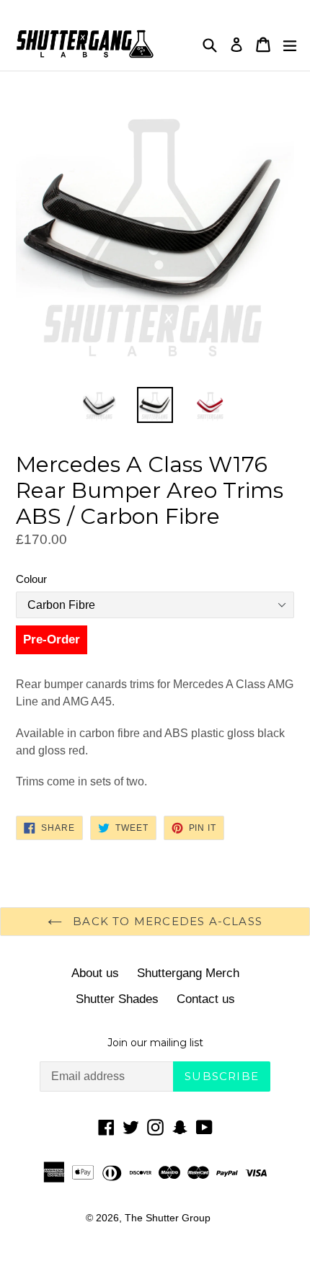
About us (95, 973)
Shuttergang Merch (188, 973)
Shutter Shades (117, 999)
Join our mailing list (155, 1043)
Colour (31, 579)
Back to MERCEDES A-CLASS (165, 921)
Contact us (206, 999)
